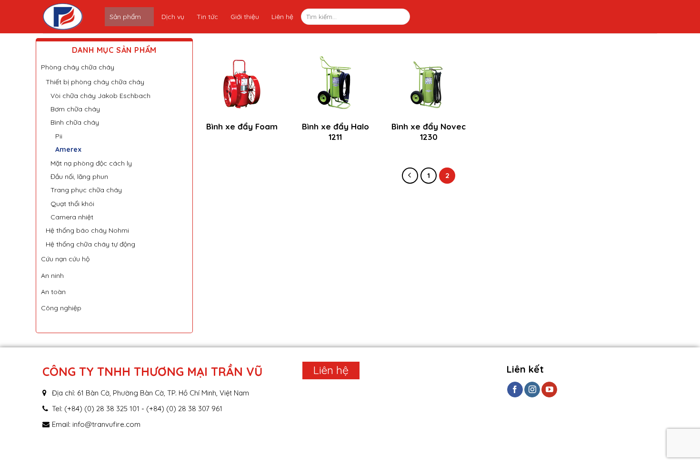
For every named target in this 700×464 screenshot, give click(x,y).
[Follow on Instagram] (532, 390)
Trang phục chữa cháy (86, 190)
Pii (58, 136)
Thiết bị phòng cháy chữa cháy (95, 82)
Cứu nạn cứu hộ (65, 259)
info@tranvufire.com (106, 424)
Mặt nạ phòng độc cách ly (91, 163)
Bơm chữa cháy (75, 109)
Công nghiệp (61, 308)
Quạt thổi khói (72, 203)
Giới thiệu (244, 16)
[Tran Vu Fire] (74, 16)
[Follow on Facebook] (515, 390)
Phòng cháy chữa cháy (77, 67)
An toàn (53, 291)
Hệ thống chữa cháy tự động (90, 244)
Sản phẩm (125, 16)
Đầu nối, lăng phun (79, 176)
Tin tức (207, 16)
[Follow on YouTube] (549, 390)
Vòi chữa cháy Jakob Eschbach (100, 95)
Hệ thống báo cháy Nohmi (87, 230)
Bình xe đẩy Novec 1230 (428, 131)
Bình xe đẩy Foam (242, 126)
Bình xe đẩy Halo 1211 (335, 131)
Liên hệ (282, 16)
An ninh (52, 275)
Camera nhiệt (71, 217)
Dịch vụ (172, 16)
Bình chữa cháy (74, 122)
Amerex (68, 149)
